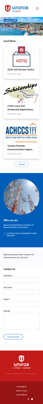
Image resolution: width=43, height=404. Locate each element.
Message (7, 311)
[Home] (17, 8)
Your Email (7, 287)
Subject (6, 299)
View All (21, 164)
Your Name (8, 276)
